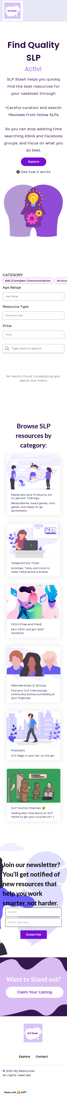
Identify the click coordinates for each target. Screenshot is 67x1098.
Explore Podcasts (33, 728)
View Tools (34, 540)
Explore (33, 161)
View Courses (33, 602)
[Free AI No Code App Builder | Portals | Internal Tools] (15, 1092)
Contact (42, 1056)
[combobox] (33, 296)
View (33, 472)
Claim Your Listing (34, 992)
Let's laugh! (33, 785)
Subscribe (33, 934)
